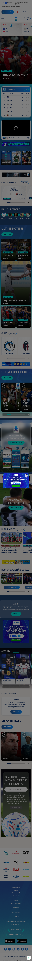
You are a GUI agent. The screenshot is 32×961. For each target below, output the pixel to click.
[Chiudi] (26, 475)
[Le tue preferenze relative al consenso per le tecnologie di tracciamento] (29, 958)
